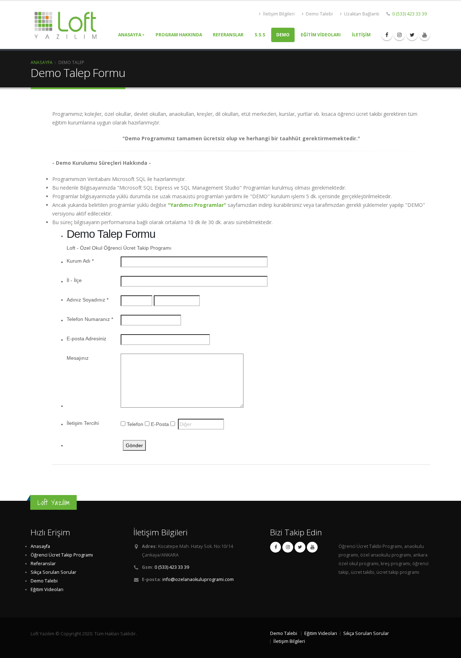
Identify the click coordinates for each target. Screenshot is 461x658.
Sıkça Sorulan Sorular (53, 572)
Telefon (135, 424)
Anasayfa (42, 62)
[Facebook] (386, 35)
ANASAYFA (129, 35)
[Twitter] (412, 35)
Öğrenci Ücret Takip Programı (62, 555)
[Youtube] (424, 35)
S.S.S (260, 35)
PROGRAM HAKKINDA (179, 35)
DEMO (283, 35)
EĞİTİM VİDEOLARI (321, 35)
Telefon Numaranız (90, 319)
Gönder (134, 445)
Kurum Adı (80, 261)
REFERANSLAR (228, 35)
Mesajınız (78, 358)
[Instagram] (399, 35)
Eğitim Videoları (47, 589)
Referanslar (43, 564)
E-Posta (160, 424)
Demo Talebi (319, 14)
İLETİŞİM (361, 35)
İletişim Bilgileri (278, 14)
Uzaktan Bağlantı (361, 14)
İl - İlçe (74, 280)
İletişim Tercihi (83, 423)
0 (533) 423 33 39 (409, 14)
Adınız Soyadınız (87, 300)
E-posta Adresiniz (86, 338)
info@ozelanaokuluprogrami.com (198, 579)
